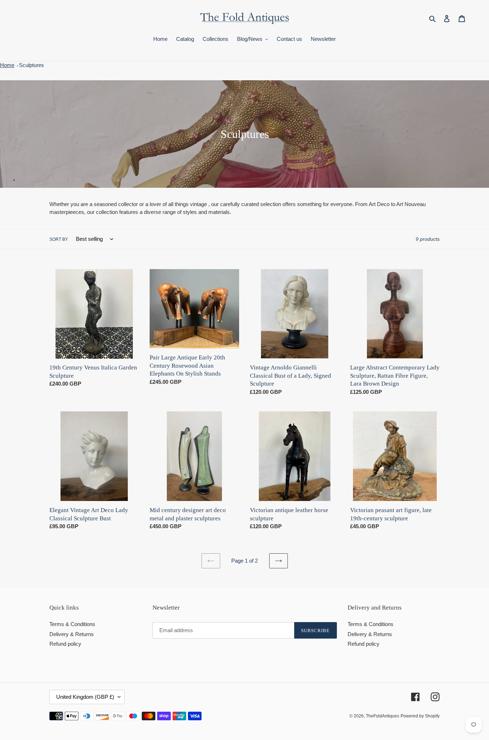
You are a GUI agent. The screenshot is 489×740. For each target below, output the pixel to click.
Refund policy (65, 644)
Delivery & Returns (71, 634)
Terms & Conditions (72, 624)
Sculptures (31, 65)
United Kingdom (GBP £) (85, 697)
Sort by (58, 239)
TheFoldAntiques (382, 715)
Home (7, 65)
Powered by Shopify (420, 715)
